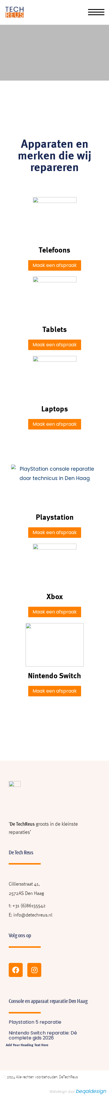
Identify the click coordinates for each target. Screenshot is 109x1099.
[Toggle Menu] (96, 12)
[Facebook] (16, 970)
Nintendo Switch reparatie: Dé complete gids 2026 (43, 1035)
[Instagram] (34, 970)
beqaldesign (91, 1091)
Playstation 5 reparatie (35, 1022)
